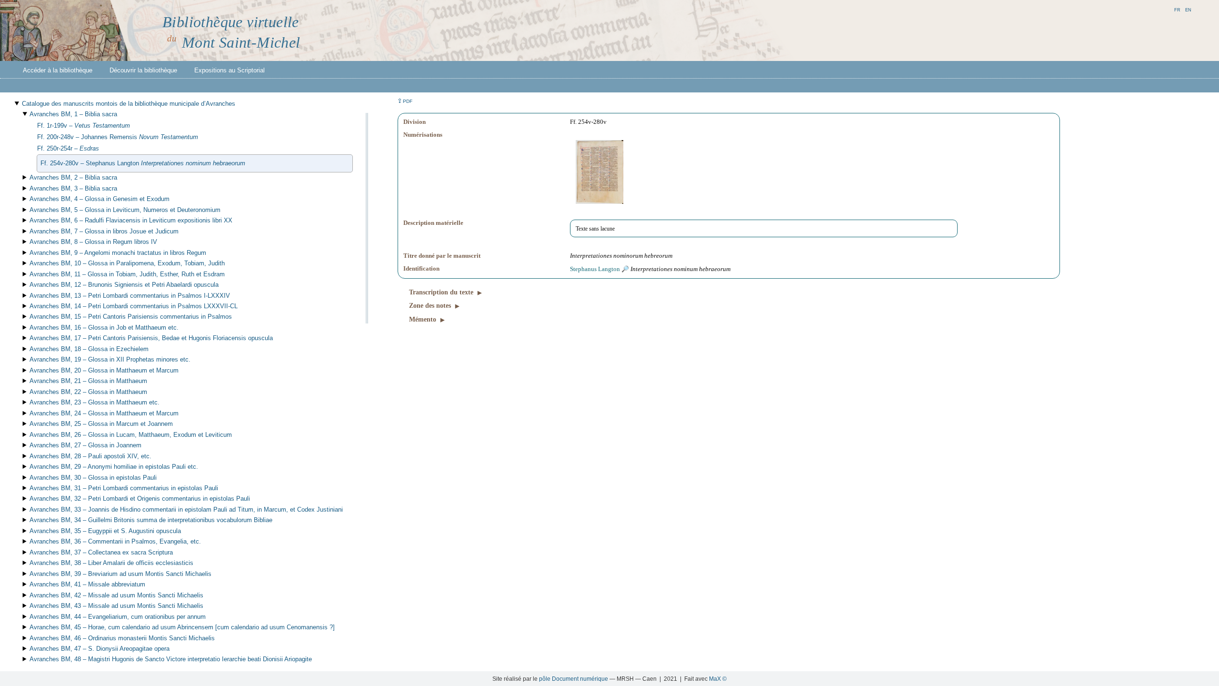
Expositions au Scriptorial (229, 70)
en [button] (1188, 9)
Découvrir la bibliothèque (143, 70)
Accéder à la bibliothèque (57, 70)
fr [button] (1177, 9)
